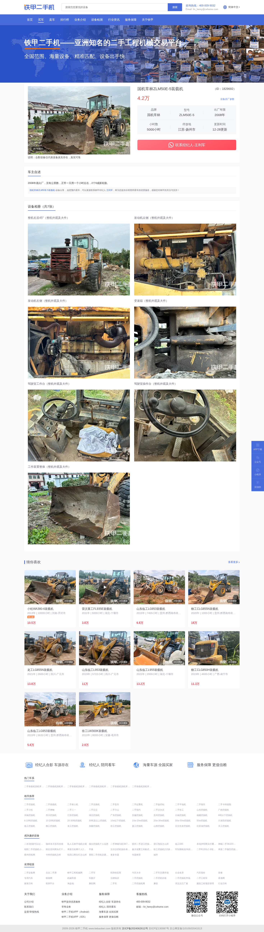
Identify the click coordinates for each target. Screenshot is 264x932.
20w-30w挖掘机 (161, 820)
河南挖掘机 (29, 815)
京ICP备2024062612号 (135, 928)
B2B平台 (50, 883)
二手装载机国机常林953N (36, 786)
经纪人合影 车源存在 (110, 901)
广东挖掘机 (115, 815)
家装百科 (28, 883)
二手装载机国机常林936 (143, 786)
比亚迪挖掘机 (203, 826)
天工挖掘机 (223, 826)
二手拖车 (201, 804)
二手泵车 (114, 804)
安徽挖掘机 (137, 815)
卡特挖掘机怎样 (53, 855)
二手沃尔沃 (159, 810)
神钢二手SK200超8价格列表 (232, 844)
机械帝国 (71, 878)
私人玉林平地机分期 (77, 844)
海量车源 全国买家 (108, 911)
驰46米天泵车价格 (54, 844)
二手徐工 (179, 810)
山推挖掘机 (159, 826)
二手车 (92, 872)
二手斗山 (114, 810)
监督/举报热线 (31, 911)
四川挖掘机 (51, 815)
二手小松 (28, 810)
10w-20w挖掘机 (139, 820)
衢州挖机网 (29, 855)
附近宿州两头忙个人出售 (58, 849)
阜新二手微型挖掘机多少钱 (231, 849)
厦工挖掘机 (137, 826)
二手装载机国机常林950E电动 (124, 786)
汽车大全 (136, 872)
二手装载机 (51, 804)
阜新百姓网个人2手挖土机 (79, 849)
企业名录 (179, 872)
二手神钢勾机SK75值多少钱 (123, 844)
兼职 (156, 883)
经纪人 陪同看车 (107, 906)
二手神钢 (50, 810)
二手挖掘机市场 (182, 878)
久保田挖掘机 (224, 820)
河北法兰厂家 (181, 883)
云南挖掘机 (180, 815)
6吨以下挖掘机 (225, 815)
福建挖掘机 (202, 815)
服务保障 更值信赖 (108, 916)
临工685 (179, 844)
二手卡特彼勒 (224, 804)
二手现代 (136, 810)
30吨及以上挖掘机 (97, 820)
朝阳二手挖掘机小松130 (35, 849)
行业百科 (222, 883)
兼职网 (92, 883)
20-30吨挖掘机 (74, 820)
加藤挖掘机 (94, 826)
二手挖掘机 (29, 804)
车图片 (92, 878)
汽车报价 (201, 872)
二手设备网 (29, 872)
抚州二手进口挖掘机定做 (144, 844)
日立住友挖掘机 (182, 826)
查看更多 (233, 562)
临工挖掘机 (29, 826)
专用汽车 (28, 878)
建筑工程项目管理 (205, 883)
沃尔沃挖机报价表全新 (121, 849)
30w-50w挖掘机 (183, 820)
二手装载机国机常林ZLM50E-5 (104, 786)
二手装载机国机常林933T (79, 786)
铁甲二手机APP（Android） (76, 911)
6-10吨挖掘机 (30, 820)
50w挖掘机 (202, 820)
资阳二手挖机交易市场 (99, 855)
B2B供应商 (115, 872)
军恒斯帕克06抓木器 (185, 849)
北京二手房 (51, 872)
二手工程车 (202, 878)
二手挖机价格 (160, 878)
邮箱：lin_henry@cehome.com (152, 906)
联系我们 (29, 906)
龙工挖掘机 (72, 826)
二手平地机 (180, 804)
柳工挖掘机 (51, 826)
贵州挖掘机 (159, 815)
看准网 (221, 878)
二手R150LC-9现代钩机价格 (210, 849)
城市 (156, 855)
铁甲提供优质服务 (71, 901)
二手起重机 (137, 804)
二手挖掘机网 (138, 883)
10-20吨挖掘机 (53, 820)
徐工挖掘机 (115, 826)
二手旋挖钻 (159, 804)
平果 (91, 849)
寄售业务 (66, 906)
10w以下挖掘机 (117, 820)
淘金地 (70, 883)
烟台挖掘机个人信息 (98, 844)
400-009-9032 (143, 901)
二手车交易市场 (161, 872)
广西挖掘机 (223, 810)
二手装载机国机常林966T (58, 786)
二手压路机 (94, 804)
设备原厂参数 (227, 99)
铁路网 (49, 878)
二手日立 (93, 810)
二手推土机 (72, 804)
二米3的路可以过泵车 (34, 844)
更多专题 (114, 855)
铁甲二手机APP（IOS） (74, 916)
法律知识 (114, 878)
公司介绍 (29, 901)
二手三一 (71, 810)
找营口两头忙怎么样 (77, 855)
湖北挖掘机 (94, 815)
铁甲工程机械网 (74, 872)
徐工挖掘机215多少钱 (164, 849)
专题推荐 (136, 855)
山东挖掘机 (202, 810)
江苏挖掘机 (72, 815)
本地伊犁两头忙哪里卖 (207, 844)
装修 (220, 872)
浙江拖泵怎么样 (161, 844)
